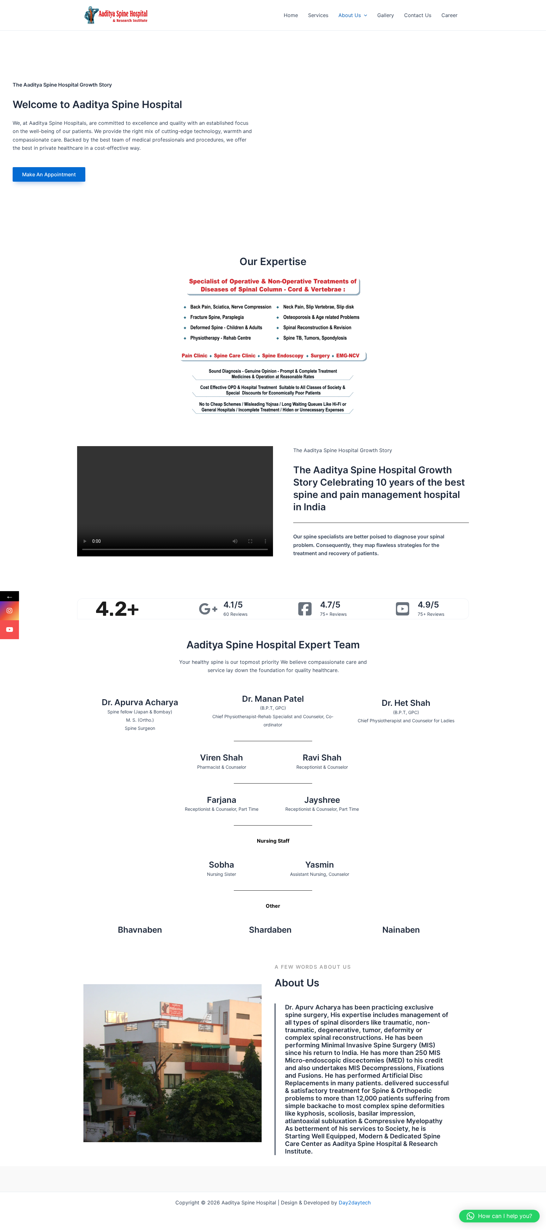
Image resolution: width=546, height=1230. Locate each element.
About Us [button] (349, 15)
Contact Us (417, 15)
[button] (364, 15)
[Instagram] (9, 610)
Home (291, 15)
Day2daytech (355, 1202)
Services (318, 15)
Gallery (385, 15)
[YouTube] (9, 629)
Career (449, 15)
